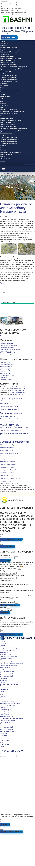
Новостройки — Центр (7, 481)
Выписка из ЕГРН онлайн (8, 52)
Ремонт (2, 94)
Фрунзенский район (6, 366)
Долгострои (3, 377)
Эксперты (4, 43)
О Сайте (2, 401)
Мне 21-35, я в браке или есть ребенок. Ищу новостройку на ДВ (14, 585)
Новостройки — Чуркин (7, 473)
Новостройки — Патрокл (7, 467)
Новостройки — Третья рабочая (10, 478)
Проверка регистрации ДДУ (10, 69)
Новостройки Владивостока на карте (11, 430)
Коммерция (4, 86)
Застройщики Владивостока (14, 441)
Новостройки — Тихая (7, 475)
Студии (3, 73)
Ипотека (3, 88)
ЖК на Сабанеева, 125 (19, 387)
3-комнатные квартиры (8, 79)
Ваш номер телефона (7, 558)
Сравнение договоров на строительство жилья (14, 421)
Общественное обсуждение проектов (14, 67)
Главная (2, 41)
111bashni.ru (15, 484)
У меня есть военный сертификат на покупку (16, 595)
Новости (3, 45)
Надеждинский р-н (5, 373)
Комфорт (8, 438)
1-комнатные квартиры (8, 75)
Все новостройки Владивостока (9, 375)
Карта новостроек (7, 56)
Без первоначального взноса (10, 90)
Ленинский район (5, 368)
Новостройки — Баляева (7, 459)
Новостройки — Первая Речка (9, 470)
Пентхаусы (4, 83)
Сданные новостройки (7, 433)
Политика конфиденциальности (9, 409)
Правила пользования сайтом (9, 406)
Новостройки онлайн (8, 64)
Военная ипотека (6, 92)
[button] (17, 101)
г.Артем (2, 372)
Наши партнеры (5, 403)
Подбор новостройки (6, 343)
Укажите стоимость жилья (8, 568)
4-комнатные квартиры (8, 81)
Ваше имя (3, 607)
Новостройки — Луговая (7, 461)
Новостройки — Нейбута (7, 464)
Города (2, 283)
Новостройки (4, 54)
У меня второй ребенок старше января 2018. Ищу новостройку (16, 591)
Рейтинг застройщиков (8, 48)
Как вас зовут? (5, 555)
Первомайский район (6, 370)
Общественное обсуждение (8, 355)
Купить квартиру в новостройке (9, 453)
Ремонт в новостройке (7, 450)
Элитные (15, 438)
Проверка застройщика (7, 347)
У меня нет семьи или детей (9, 597)
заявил (26, 221)
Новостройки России (7, 60)
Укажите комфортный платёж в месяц (12, 575)
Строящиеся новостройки (23, 433)
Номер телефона (5, 610)
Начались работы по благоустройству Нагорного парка (16, 207)
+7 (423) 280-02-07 (29, 165)
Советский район (5, 362)
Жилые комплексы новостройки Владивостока (14, 426)
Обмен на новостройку (7, 445)
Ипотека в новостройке (7, 447)
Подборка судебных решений (9, 419)
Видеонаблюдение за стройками (10, 349)
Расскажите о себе (6, 580)
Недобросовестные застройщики (12, 50)
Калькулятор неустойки (7, 351)
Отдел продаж (5, 96)
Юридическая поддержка (7, 416)
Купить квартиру (5, 71)
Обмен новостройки (7, 62)
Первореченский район (7, 364)
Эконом (2, 438)
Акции (2, 98)
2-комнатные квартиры (8, 77)
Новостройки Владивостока (10, 58)
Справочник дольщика (11, 413)
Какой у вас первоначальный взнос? (12, 571)
